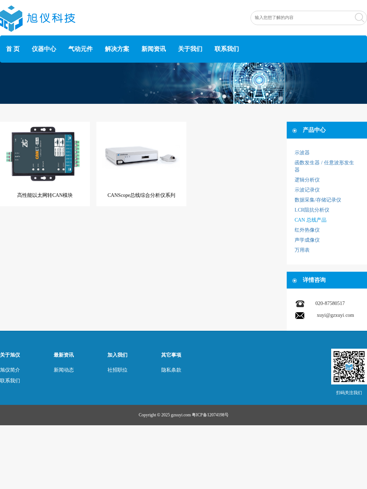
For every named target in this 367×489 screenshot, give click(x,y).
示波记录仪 (307, 190)
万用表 (302, 250)
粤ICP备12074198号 (210, 414)
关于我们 (190, 48)
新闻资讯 (154, 48)
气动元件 (80, 48)
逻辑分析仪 (307, 180)
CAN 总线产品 (311, 220)
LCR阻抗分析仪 (312, 210)
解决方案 (117, 48)
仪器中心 (44, 48)
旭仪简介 (10, 370)
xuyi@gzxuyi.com (335, 315)
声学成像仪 (307, 240)
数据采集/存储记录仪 (318, 200)
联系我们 (227, 48)
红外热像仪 (307, 230)
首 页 (13, 48)
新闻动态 (64, 370)
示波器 (302, 152)
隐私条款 (171, 370)
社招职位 (118, 370)
